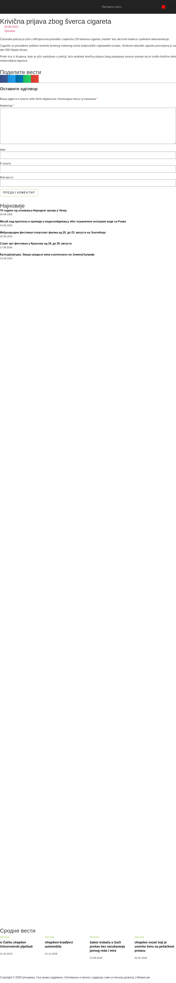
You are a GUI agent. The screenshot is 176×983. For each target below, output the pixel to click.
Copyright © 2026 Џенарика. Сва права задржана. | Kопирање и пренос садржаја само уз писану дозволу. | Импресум (75, 977)
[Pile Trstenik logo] (88, 425)
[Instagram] (151, 7)
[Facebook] (145, 7)
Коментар (7, 105)
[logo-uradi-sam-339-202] (88, 316)
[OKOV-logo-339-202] (88, 533)
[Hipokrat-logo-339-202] (88, 640)
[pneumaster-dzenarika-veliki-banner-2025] (88, 919)
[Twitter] (157, 7)
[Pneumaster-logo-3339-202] (88, 853)
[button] (171, 7)
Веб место (6, 177)
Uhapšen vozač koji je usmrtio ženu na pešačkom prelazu (154, 946)
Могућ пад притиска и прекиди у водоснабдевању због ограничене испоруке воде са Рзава (63, 221)
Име (3, 149)
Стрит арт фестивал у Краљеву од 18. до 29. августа (36, 243)
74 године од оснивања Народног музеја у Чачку (33, 210)
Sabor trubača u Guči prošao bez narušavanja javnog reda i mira (107, 946)
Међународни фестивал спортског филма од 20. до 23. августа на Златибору (53, 232)
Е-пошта (5, 163)
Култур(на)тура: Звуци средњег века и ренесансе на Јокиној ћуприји (47, 254)
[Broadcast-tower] (163, 7)
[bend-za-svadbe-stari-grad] (88, 746)
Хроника (9, 30)
